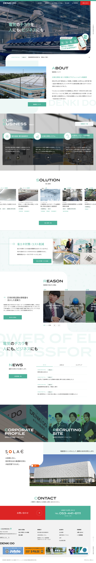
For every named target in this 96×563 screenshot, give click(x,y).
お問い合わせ (85, 3)
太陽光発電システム (41, 535)
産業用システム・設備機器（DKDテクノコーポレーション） (44, 538)
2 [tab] (37, 467)
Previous (54, 325)
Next (58, 325)
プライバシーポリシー (89, 560)
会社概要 (61, 532)
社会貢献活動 (62, 540)
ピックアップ (79, 365)
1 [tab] (33, 467)
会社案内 (40, 3)
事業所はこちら (3, 537)
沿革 (60, 538)
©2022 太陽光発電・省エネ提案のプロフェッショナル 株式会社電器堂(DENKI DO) (19, 560)
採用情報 (76, 3)
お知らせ (62, 365)
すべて (44, 365)
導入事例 (67, 3)
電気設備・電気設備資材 (42, 532)
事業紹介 (39, 529)
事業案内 (47, 3)
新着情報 (79, 529)
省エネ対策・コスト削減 (57, 3)
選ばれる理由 (22, 529)
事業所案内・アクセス (64, 535)
